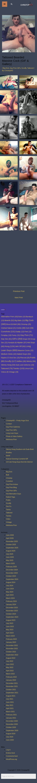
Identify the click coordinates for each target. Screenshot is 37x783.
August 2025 (10, 551)
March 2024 (10, 598)
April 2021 (10, 708)
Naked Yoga (10, 497)
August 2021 (10, 696)
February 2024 (11, 601)
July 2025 (9, 554)
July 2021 (9, 699)
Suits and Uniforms (25, 365)
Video (8, 519)
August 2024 (10, 582)
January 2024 (11, 604)
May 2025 (9, 560)
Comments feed (12, 756)
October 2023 (11, 614)
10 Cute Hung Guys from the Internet (19, 462)
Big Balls (20, 320)
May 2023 (9, 629)
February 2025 (11, 567)
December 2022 (12, 645)
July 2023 (9, 623)
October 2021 (11, 689)
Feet (28, 332)
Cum (29, 328)
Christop (26, 324)
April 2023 (10, 633)
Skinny (31, 361)
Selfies (21, 361)
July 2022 (9, 661)
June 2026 (10, 535)
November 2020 (12, 724)
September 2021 (12, 693)
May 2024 (9, 592)
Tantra (8, 509)
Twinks (18, 368)
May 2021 (9, 705)
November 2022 (12, 648)
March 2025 (10, 563)
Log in (8, 750)
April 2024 (10, 595)
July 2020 (9, 737)
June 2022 (10, 664)
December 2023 (12, 607)
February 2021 (11, 715)
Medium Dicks (8, 354)
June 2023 (10, 626)
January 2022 (11, 680)
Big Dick (6, 68)
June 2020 (10, 740)
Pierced (25, 358)
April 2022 (10, 671)
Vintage (13, 372)
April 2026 (10, 538)
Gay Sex (6, 339)
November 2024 (12, 573)
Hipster (22, 343)
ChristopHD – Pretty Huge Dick (17, 420)
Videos (5, 372)
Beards (9, 320)
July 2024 (9, 585)
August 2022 (10, 658)
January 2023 (11, 642)
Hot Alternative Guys (13, 494)
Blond (9, 324)
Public (8, 500)
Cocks (20, 328)
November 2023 (12, 611)
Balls (21, 317)
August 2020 (10, 734)
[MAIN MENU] (4, 4)
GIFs (17, 339)
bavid (8, 455)
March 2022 (10, 674)
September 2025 (12, 548)
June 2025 (10, 557)
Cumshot (9, 481)
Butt (16, 324)
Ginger (26, 339)
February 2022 (11, 677)
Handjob (12, 342)
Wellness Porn (11, 439)
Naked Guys (24, 354)
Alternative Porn (9, 317)
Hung (10, 346)
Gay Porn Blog (11, 487)
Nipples (5, 358)
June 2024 (10, 589)
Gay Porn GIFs (15, 68)
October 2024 (11, 576)
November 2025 (12, 541)
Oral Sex (14, 358)
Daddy (20, 332)
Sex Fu (8, 506)
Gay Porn (26, 335)
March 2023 (10, 636)
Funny (16, 335)
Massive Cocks (25, 350)
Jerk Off (20, 346)
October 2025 (11, 544)
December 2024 (12, 570)
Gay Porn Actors (12, 484)
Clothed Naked (8, 328)
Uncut (29, 368)
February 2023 (11, 639)
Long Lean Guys (12, 433)
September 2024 (12, 579)
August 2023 (10, 620)
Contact (9, 424)
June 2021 (10, 702)
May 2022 (9, 667)
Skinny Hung (8, 365)
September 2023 (12, 617)
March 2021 (10, 711)
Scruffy (23, 68)
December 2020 (12, 721)
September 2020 (12, 730)
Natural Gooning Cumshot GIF (17, 459)
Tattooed (30, 68)
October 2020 (11, 727)
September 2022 (12, 655)
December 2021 (12, 683)
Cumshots (8, 331)
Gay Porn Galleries (13, 427)
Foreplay (6, 335)
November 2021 (12, 686)
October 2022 (11, 652)
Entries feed (10, 753)
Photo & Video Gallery (14, 436)
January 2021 (11, 718)
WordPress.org (11, 759)
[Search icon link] (11, 4)
